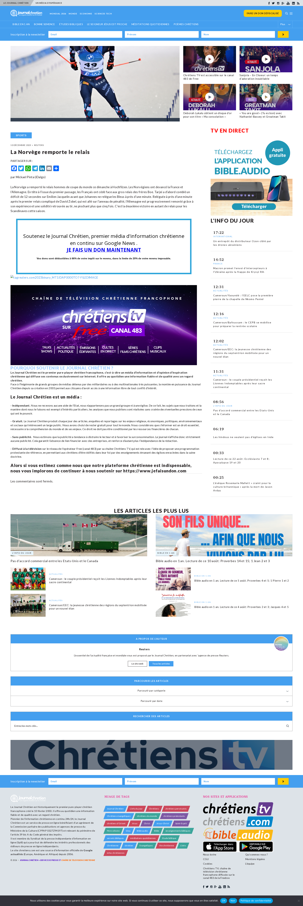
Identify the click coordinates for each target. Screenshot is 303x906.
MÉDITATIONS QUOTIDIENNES (150, 24)
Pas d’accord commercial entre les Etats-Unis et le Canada (54, 561)
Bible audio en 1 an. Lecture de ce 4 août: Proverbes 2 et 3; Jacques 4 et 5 (241, 606)
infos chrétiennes (115, 853)
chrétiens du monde (147, 816)
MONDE (73, 13)
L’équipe (250, 863)
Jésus (135, 823)
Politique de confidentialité (256, 900)
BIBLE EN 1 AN (21, 24)
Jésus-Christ (162, 823)
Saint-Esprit (181, 823)
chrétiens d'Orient (116, 823)
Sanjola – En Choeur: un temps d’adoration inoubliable (259, 77)
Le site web (137, 663)
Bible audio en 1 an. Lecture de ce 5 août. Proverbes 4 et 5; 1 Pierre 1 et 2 (241, 580)
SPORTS (21, 135)
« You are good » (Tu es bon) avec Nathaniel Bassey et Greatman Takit (263, 114)
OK (223, 900)
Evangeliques (146, 845)
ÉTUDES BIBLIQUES (71, 24)
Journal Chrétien (23, 806)
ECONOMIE (86, 13)
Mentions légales (255, 859)
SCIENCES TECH (103, 13)
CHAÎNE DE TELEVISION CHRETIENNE (78, 860)
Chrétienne (112, 845)
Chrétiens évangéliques (119, 816)
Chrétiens (154, 808)
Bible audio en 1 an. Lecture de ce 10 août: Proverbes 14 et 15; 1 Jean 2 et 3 (213, 561)
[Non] (298, 900)
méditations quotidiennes (143, 838)
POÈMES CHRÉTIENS (186, 24)
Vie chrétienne (166, 845)
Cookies (207, 863)
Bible (156, 830)
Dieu (128, 830)
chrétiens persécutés (176, 808)
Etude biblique (169, 838)
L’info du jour (136, 808)
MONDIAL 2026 (58, 13)
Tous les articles (161, 663)
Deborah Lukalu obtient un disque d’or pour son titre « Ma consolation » (207, 114)
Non (233, 900)
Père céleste (113, 830)
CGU (206, 859)
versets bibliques (115, 838)
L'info (183, 845)
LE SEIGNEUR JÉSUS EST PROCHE (107, 24)
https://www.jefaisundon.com (154, 470)
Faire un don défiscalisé (263, 13)
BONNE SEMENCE (44, 24)
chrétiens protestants (174, 816)
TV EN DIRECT (230, 130)
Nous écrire (209, 854)
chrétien (129, 845)
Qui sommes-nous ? (256, 854)
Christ (147, 823)
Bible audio (142, 830)
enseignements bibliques (178, 830)
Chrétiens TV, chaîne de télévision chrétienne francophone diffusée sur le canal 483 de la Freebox (219, 873)
